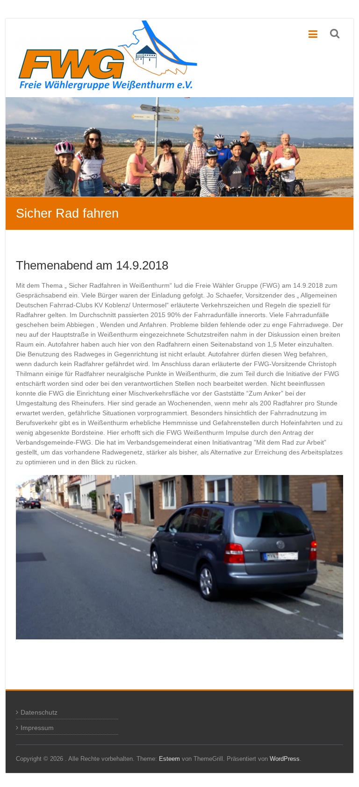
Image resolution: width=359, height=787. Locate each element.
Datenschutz (39, 712)
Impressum (37, 727)
